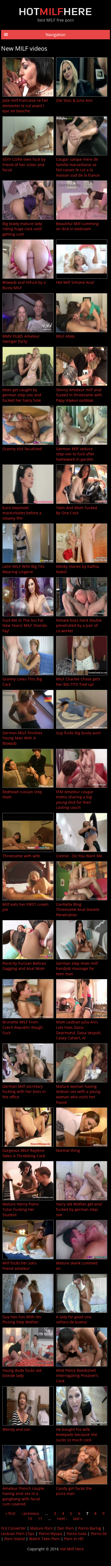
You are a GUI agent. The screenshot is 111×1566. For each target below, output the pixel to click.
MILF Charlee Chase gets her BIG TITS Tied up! (78, 681)
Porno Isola (76, 1533)
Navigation (55, 34)
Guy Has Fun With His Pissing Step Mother (21, 1319)
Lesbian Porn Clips (17, 1533)
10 (30, 1518)
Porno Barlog (89, 1528)
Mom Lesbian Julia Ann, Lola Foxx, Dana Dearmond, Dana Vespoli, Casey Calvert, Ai (78, 1029)
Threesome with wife (21, 855)
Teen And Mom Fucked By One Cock (76, 510)
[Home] (55, 13)
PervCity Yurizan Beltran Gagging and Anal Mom (24, 966)
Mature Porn (41, 1528)
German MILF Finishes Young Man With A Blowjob (22, 738)
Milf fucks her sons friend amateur (19, 1265)
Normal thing (68, 1150)
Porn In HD (74, 1538)
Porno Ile (99, 1533)
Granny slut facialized (22, 448)
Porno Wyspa (50, 1533)
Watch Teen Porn (44, 1538)
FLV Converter (13, 1528)
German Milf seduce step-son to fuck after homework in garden (75, 454)
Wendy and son (16, 1429)
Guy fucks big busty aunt (78, 732)
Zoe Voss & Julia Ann (74, 100)
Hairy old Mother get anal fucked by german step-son (79, 1209)
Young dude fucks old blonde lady (21, 1373)
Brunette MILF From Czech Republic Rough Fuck (22, 1027)
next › (62, 1518)
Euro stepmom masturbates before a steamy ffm (21, 513)
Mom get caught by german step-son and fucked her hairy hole (21, 395)
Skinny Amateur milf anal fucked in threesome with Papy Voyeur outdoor (79, 395)
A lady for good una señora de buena (73, 1319)
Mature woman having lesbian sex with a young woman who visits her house (78, 1094)
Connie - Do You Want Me (79, 855)
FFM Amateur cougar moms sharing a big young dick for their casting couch (74, 799)
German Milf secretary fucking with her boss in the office (24, 1091)
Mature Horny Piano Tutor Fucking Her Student (20, 1209)
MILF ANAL (65, 336)
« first (10, 1513)
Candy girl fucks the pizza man (74, 1491)
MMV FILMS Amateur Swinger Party (21, 339)
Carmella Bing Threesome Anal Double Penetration (77, 909)
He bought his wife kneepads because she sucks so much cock (76, 1434)
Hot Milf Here (72, 1548)
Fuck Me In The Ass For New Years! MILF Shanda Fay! (24, 625)
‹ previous (30, 1513)
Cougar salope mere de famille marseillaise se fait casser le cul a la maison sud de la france (78, 167)
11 (40, 1518)
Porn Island (14, 1538)
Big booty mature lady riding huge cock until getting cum (22, 229)
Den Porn (65, 1528)
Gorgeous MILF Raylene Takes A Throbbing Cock (23, 1153)
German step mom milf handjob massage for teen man (77, 968)
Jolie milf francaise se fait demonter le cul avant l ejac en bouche (25, 105)
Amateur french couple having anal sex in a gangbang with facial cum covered (23, 1496)
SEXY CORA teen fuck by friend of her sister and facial (24, 164)
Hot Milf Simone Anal (75, 282)
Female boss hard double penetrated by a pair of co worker (79, 625)
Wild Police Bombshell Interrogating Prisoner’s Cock (77, 1375)
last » (77, 1518)
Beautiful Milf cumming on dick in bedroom (77, 226)
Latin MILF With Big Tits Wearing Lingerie (23, 569)
